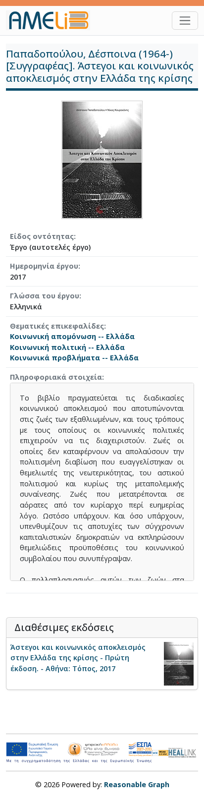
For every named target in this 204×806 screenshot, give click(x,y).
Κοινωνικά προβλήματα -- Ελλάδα (74, 357)
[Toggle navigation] (185, 20)
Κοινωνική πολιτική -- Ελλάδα (67, 347)
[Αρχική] (52, 20)
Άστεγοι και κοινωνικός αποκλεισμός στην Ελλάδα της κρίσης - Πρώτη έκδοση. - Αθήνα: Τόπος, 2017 (78, 657)
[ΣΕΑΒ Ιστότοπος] (183, 751)
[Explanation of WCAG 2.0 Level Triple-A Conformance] (160, 752)
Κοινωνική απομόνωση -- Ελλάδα (72, 336)
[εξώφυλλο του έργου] (102, 159)
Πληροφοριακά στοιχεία (56, 377)
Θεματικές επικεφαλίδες (57, 326)
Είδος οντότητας (42, 236)
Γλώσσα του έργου (44, 295)
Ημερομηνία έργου (44, 266)
